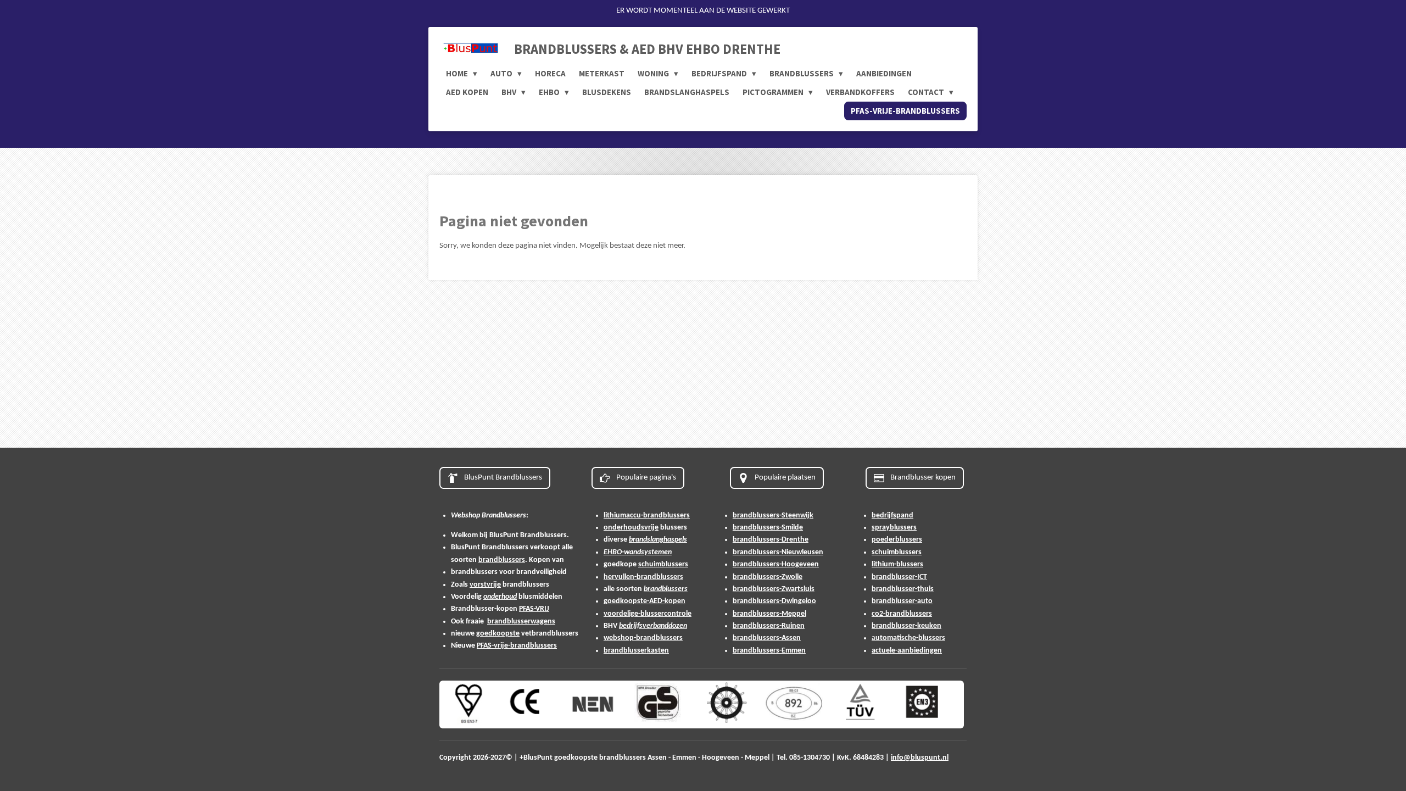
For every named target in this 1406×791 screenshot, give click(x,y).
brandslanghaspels (658, 540)
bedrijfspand (892, 515)
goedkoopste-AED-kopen (644, 601)
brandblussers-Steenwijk (773, 515)
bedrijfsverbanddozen (653, 626)
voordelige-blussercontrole (647, 614)
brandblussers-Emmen (769, 651)
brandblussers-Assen (767, 638)
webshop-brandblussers (643, 638)
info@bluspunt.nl (920, 758)
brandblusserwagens (521, 621)
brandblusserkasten (636, 651)
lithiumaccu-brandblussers (647, 515)
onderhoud (500, 597)
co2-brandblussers (902, 614)
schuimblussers (663, 564)
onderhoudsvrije (631, 527)
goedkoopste (498, 634)
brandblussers (501, 560)
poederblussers (897, 540)
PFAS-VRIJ (534, 609)
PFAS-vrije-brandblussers (517, 646)
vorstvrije (485, 585)
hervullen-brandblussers (643, 577)
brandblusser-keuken (906, 626)
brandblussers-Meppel (769, 614)
